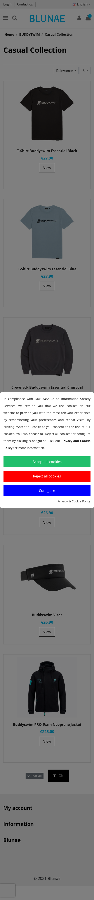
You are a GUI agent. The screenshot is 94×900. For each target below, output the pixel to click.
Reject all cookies (47, 476)
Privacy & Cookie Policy (74, 501)
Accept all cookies (47, 461)
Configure (47, 490)
